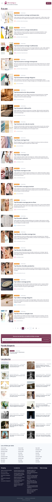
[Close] (39, 247)
